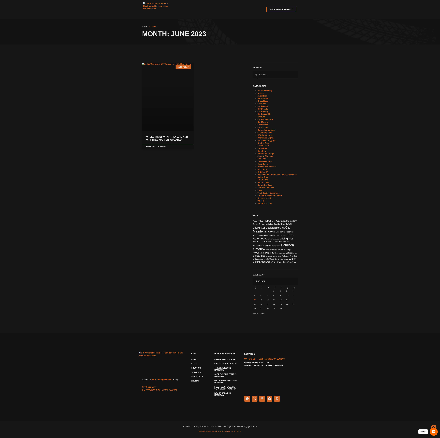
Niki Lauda (262, 169)
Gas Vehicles (266, 246)
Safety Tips (262, 177)
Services (196, 372)
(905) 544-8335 (149, 387)
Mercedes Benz (280, 253)
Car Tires (286, 232)
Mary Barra (262, 164)
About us (196, 368)
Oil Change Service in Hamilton (225, 382)
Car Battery (262, 106)
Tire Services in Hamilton (222, 369)
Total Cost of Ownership (268, 193)
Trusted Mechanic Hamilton (269, 196)
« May (255, 314)
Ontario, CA (262, 172)
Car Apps (261, 104)
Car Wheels (262, 235)
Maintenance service (225, 359)
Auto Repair (262, 96)
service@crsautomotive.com (159, 390)
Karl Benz (261, 159)
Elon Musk (262, 148)
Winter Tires (291, 262)
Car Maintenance (265, 119)
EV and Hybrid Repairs (226, 364)
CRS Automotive (264, 135)
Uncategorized (264, 198)
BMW (274, 221)
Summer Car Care (265, 188)
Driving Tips (263, 143)
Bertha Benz (263, 98)
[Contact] (434, 432)
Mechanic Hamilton (264, 252)
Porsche (295, 253)
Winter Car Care (264, 203)
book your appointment (162, 379)
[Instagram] (262, 399)
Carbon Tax (262, 127)
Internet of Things (265, 154)
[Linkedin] (277, 399)
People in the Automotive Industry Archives (277, 174)
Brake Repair (263, 101)
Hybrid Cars (273, 250)
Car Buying (262, 111)
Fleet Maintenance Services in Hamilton (225, 388)
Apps (255, 221)
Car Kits (261, 117)
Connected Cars (273, 235)
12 (255, 300)
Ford (284, 242)
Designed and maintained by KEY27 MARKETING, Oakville (220, 431)
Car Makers (262, 122)
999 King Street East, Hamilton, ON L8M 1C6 (264, 359)
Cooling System (264, 133)
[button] (185, 10)
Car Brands (262, 109)
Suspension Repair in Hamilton (225, 375)
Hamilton (261, 151)
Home (194, 359)
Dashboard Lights (265, 138)
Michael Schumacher (266, 167)
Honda (266, 250)
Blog (193, 364)
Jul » (262, 313)
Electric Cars (263, 146)
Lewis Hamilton (264, 161)
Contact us (197, 377)
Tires (259, 190)
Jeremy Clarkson (265, 156)
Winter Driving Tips (278, 262)
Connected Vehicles (266, 130)
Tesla (284, 256)
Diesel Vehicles (273, 239)
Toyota (266, 259)
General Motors (276, 245)
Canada (281, 220)
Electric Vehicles (274, 241)
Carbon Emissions (260, 224)
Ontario (289, 253)
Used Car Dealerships (278, 259)
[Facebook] (247, 399)
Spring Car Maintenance (273, 256)
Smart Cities (263, 182)
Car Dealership (264, 114)
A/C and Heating (264, 91)
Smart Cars (262, 180)
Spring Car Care (264, 185)
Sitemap (195, 381)
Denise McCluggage (266, 140)
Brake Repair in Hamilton (222, 394)
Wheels (260, 201)
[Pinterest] (269, 399)
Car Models (262, 125)
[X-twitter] (254, 399)
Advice (260, 93)
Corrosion (283, 235)
